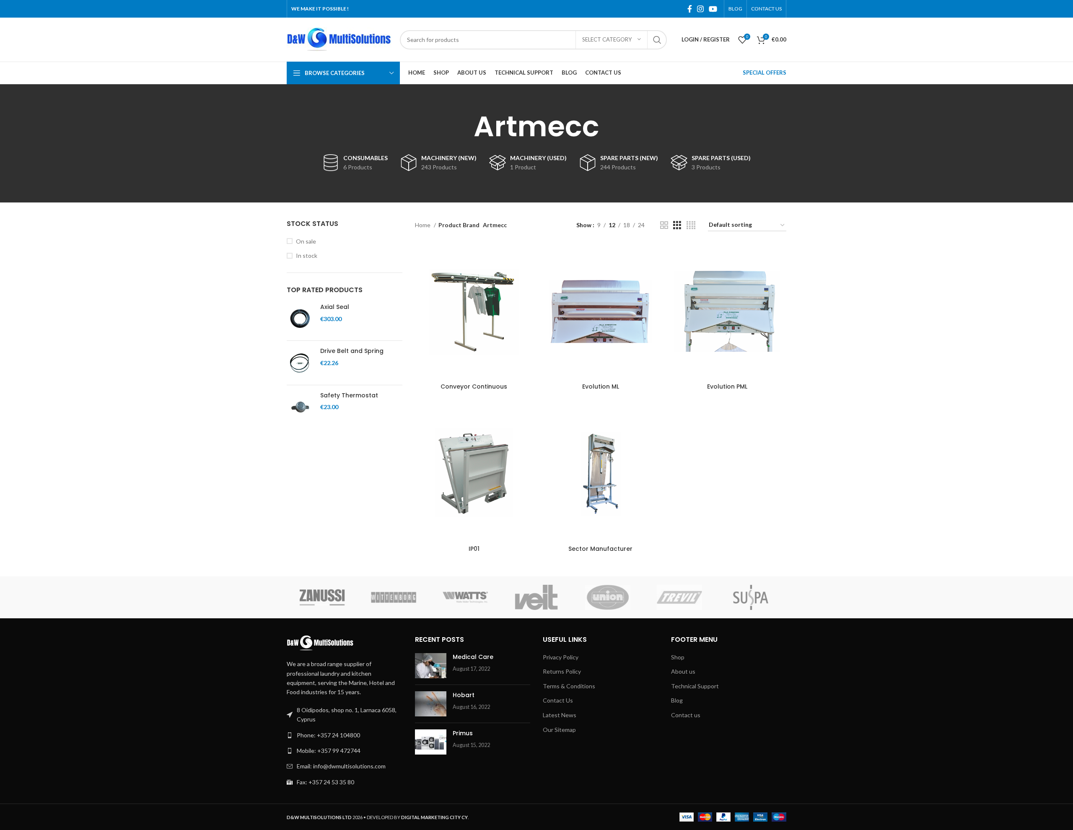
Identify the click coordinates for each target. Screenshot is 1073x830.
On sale (306, 241)
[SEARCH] (657, 39)
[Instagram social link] (700, 9)
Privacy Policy (560, 657)
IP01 (474, 549)
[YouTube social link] (713, 9)
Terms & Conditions (569, 686)
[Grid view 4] (691, 225)
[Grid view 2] (664, 225)
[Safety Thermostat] (300, 407)
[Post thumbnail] (430, 665)
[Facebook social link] (690, 9)
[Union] (607, 597)
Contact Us (558, 700)
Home (423, 224)
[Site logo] (339, 38)
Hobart (463, 695)
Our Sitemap (559, 729)
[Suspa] (750, 597)
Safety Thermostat (349, 395)
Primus (463, 733)
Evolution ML (600, 386)
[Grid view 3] (677, 225)
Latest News (559, 714)
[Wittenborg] (393, 597)
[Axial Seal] (300, 318)
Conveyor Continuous (474, 386)
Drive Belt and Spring (352, 351)
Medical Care (473, 657)
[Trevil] (679, 597)
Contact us (685, 714)
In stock (306, 255)
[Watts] (465, 597)
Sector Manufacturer (600, 549)
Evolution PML (727, 386)
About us (683, 671)
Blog (677, 700)
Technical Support (695, 686)
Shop (677, 657)
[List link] (344, 735)
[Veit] (536, 597)
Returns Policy (562, 671)
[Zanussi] (322, 597)
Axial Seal (334, 307)
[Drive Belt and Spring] (300, 362)
